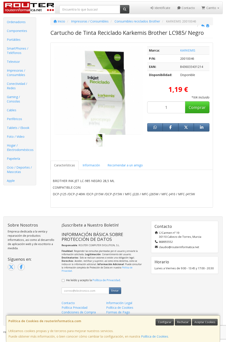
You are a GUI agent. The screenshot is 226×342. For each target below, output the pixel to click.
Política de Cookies (154, 336)
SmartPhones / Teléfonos (17, 50)
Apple (11, 180)
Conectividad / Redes (17, 86)
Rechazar (183, 322)
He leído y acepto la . (93, 280)
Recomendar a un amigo (125, 165)
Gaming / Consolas (13, 99)
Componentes (17, 31)
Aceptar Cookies (204, 322)
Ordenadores (16, 22)
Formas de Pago (118, 312)
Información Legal (119, 303)
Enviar (115, 290)
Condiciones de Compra (79, 312)
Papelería (13, 158)
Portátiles (14, 39)
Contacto (188, 8)
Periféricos (14, 119)
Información (91, 165)
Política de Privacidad (106, 280)
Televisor (13, 61)
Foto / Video (15, 136)
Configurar (164, 322)
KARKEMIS (187, 50)
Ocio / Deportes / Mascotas (19, 169)
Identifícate (162, 8)
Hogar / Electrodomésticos (20, 147)
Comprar (197, 107)
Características (64, 165)
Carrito (211, 8)
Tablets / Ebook (18, 128)
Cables (11, 110)
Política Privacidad (74, 307)
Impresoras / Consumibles (16, 72)
